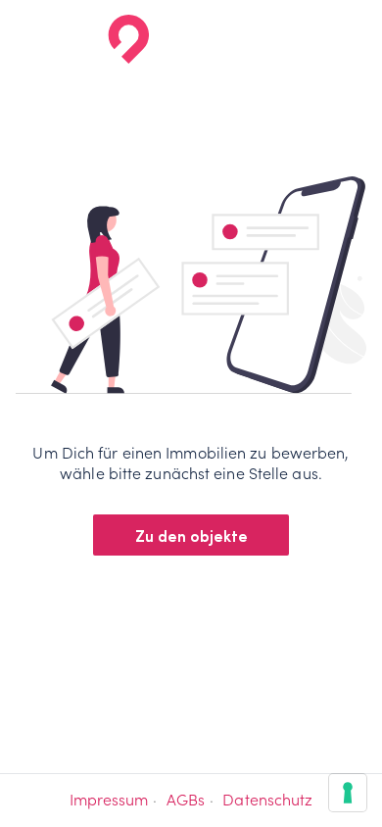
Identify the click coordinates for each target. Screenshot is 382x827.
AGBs (186, 799)
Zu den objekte (191, 535)
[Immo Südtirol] (82, 39)
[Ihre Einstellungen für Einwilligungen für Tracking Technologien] (347, 792)
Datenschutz (267, 799)
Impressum (109, 799)
